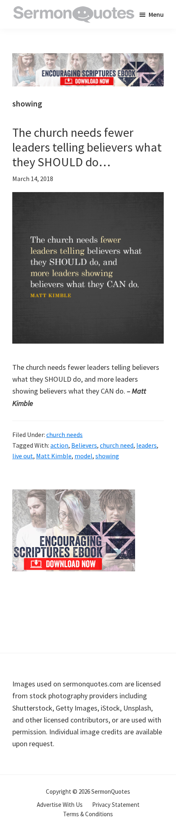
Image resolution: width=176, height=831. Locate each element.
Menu (156, 14)
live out (22, 456)
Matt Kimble (54, 456)
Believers (84, 445)
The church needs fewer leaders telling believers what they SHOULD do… (87, 147)
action (59, 445)
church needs (64, 434)
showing (107, 456)
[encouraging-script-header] (88, 59)
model (83, 456)
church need (116, 445)
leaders (146, 445)
